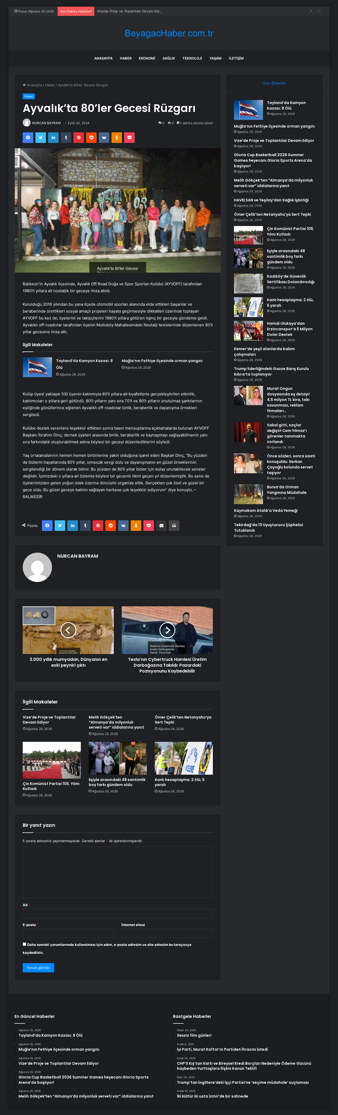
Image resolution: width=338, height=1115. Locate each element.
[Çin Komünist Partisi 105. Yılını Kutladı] (52, 760)
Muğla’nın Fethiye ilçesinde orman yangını (162, 360)
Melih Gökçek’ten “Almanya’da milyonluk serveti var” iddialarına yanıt (116, 722)
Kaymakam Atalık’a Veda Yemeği (266, 510)
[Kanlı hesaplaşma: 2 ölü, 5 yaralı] (184, 758)
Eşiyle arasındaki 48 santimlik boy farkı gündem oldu (117, 782)
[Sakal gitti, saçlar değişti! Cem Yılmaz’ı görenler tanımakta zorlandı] (248, 432)
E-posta (31, 925)
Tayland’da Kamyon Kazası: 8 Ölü (286, 105)
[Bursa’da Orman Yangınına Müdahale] (248, 494)
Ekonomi (147, 58)
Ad (26, 905)
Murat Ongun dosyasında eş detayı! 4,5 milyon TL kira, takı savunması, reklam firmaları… (288, 399)
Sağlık (169, 58)
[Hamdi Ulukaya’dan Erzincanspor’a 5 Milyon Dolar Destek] (248, 331)
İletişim (236, 58)
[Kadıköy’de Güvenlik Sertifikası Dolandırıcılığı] (248, 284)
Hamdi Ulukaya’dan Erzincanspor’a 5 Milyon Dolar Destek (290, 329)
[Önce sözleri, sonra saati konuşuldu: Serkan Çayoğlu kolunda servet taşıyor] (248, 463)
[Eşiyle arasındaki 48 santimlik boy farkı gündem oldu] (118, 758)
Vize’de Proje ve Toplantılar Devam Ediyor (131, 11)
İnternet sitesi (133, 925)
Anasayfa (103, 58)
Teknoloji (192, 58)
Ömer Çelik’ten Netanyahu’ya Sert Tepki (183, 720)
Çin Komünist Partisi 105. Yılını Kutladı (51, 786)
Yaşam (215, 58)
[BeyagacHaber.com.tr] (169, 33)
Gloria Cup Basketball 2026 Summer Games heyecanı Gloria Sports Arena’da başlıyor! (273, 160)
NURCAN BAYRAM (46, 123)
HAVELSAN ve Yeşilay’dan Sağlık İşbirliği (271, 200)
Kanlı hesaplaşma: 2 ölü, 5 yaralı (180, 782)
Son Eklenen (275, 82)
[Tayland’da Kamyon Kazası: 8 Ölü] (37, 367)
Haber (126, 58)
